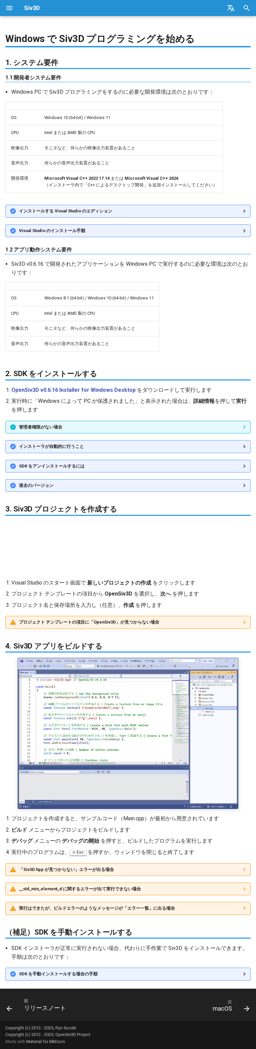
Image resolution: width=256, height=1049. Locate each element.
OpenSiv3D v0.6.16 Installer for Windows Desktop (73, 390)
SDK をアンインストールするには (52, 465)
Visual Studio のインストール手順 (52, 230)
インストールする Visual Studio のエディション (65, 210)
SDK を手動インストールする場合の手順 (58, 973)
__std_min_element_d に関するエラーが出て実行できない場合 (80, 888)
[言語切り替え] (230, 8)
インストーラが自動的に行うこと (51, 446)
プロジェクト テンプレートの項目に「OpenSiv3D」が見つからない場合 (89, 622)
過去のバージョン (36, 485)
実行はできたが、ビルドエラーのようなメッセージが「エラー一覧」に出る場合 (97, 908)
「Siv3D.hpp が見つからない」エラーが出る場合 (66, 869)
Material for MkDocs (45, 1041)
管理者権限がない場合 (40, 426)
